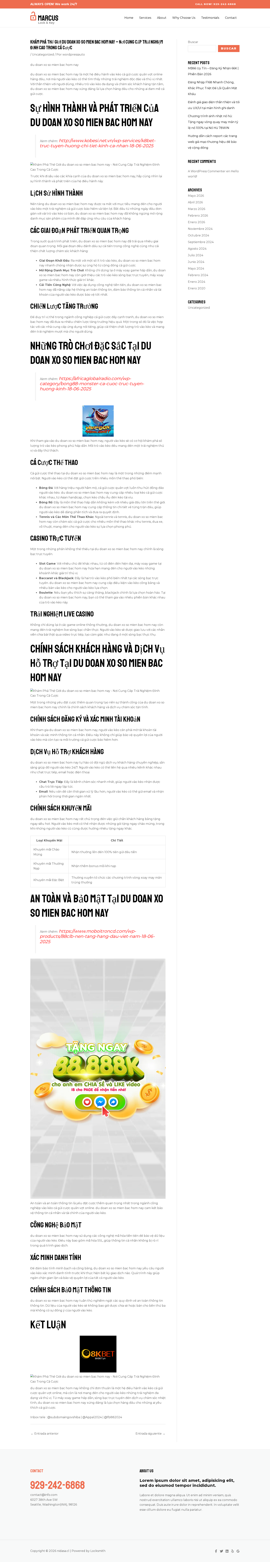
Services (145, 17)
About (161, 17)
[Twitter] (221, 1551)
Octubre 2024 (198, 235)
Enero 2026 (196, 222)
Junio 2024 (196, 262)
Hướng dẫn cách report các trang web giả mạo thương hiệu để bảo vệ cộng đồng (212, 141)
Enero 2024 (196, 281)
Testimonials (210, 17)
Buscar (193, 42)
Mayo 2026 (196, 195)
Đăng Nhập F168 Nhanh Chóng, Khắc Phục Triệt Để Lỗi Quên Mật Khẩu (212, 88)
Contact (231, 17)
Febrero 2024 (198, 275)
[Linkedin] (227, 1551)
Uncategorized (43, 54)
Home (128, 17)
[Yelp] (232, 1551)
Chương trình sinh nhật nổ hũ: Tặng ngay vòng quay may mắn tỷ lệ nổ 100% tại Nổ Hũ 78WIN (213, 122)
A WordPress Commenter (207, 171)
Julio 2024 (195, 255)
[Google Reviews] (238, 1551)
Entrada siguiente (150, 1433)
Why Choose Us (183, 17)
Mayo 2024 (196, 268)
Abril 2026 (195, 202)
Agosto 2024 (197, 248)
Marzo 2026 (196, 209)
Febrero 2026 (198, 215)
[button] (216, 4)
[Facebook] (216, 1551)
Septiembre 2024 (201, 242)
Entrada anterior (45, 1433)
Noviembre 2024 (200, 229)
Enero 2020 (196, 288)
